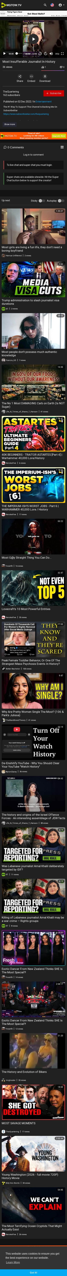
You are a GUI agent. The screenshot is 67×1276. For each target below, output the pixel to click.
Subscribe (55, 93)
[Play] (4, 53)
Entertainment (44, 101)
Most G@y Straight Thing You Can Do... (27, 557)
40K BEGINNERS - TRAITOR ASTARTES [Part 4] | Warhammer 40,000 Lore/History (32, 456)
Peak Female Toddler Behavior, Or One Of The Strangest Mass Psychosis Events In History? (31, 662)
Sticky (34, 200)
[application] (33, 39)
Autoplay (52, 200)
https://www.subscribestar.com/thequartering (26, 114)
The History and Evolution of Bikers (24, 1072)
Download (45, 81)
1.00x (34, 54)
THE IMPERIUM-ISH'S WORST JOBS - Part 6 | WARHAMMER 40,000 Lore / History (30, 507)
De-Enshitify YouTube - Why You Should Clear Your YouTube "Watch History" (30, 764)
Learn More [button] (13, 1262)
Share (20, 81)
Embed (31, 81)
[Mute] (51, 53)
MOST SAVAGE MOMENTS (18, 1123)
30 (40, 53)
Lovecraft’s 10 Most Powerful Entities (26, 609)
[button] (52, 5)
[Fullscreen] (62, 53)
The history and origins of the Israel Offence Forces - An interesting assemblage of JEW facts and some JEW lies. (33, 818)
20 (45, 53)
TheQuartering (11, 91)
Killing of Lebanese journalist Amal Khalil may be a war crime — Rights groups (33, 919)
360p (57, 54)
